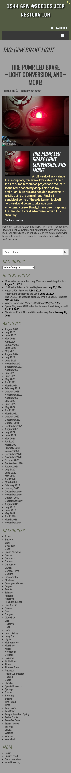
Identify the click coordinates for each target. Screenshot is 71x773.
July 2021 (10, 432)
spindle (18, 236)
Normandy (10, 651)
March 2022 (11, 413)
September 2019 (14, 501)
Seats (8, 680)
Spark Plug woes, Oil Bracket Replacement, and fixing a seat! (36, 306)
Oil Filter (9, 655)
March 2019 (11, 519)
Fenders (9, 595)
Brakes (8, 555)
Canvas (9, 561)
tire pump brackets (43, 236)
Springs (9, 689)
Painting (9, 658)
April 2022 (10, 410)
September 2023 (14, 366)
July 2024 (10, 357)
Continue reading (15, 220)
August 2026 (11, 329)
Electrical (30, 226)
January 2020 (12, 488)
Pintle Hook (11, 661)
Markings (10, 645)
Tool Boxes (10, 708)
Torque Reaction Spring (17, 714)
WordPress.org (12, 762)
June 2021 (10, 435)
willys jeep (59, 236)
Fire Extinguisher (13, 602)
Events (8, 589)
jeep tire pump (47, 233)
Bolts (7, 549)
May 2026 (10, 338)
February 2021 (12, 448)
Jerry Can (10, 636)
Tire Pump (46, 226)
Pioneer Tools (12, 667)
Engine (8, 586)
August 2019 (11, 504)
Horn (38, 226)
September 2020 (14, 463)
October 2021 (12, 423)
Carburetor (10, 564)
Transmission (12, 723)
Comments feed (13, 759)
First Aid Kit (11, 605)
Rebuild (9, 677)
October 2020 (12, 460)
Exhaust (9, 592)
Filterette (9, 598)
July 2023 (10, 373)
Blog (21, 226)
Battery (9, 539)
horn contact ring (38, 230)
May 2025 (10, 351)
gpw (65, 226)
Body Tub (10, 545)
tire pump (28, 236)
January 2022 (12, 416)
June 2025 (10, 348)
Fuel (7, 611)
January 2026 (12, 345)
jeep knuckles (32, 233)
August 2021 (11, 429)
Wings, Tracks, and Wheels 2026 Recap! (25, 303)
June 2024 (10, 360)
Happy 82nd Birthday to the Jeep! (22, 293)
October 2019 (12, 497)
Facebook (61, 28)
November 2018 (13, 522)
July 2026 (10, 332)
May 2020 (10, 476)
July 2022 (10, 401)
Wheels (9, 736)
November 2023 (13, 363)
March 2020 (11, 482)
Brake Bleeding (13, 552)
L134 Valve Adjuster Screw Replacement (26, 287)
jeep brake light (16, 233)
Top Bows (10, 711)
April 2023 (10, 382)
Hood (7, 627)
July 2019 (10, 507)
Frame (8, 608)
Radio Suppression (14, 673)
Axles (15, 226)
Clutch (8, 567)
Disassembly (11, 577)
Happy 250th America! (16, 290)
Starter (8, 692)
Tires (7, 705)
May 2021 (10, 438)
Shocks (9, 683)
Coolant (9, 574)
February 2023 (12, 388)
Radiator (9, 670)
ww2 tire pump (10, 239)
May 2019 (10, 513)
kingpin (59, 233)
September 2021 (14, 426)
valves (8, 730)
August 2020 (11, 466)
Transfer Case (12, 720)
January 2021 (12, 451)
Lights (8, 639)
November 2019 (13, 494)
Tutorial (9, 726)
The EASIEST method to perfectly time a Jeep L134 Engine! (36, 297)
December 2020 (13, 454)
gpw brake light (10, 230)
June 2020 (10, 472)
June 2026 (10, 335)
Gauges (9, 614)
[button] (68, 3)
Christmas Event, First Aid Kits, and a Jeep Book (29, 312)
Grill (7, 620)
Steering (9, 695)
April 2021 (10, 441)
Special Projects (13, 686)
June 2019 (10, 510)
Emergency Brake (14, 583)
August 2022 (11, 398)
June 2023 (10, 376)
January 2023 (12, 391)
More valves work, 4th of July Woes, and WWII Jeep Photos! (35, 281)
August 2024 (11, 354)
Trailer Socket (12, 717)
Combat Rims (12, 571)
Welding (9, 733)
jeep (4, 233)
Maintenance (12, 642)
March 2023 (11, 385)
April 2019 (10, 516)
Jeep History (11, 633)
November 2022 (13, 394)
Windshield (10, 739)
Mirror (8, 648)
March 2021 (11, 444)
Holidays (9, 624)
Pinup (8, 664)
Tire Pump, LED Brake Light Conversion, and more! (35, 74)
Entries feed (11, 756)
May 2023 (10, 379)
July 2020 (10, 469)
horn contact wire (57, 230)
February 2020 (12, 485)
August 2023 (11, 370)
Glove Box (10, 617)
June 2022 (10, 404)
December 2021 (13, 419)
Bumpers (10, 558)
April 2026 (10, 341)
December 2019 (13, 491)
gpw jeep (24, 230)
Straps (8, 698)
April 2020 (10, 479)
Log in (8, 753)
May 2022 (10, 407)
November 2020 (13, 457)
